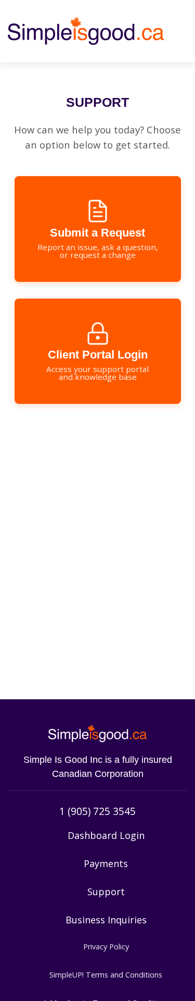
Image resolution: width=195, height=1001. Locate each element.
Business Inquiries (106, 919)
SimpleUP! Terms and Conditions (105, 975)
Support (106, 891)
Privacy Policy (106, 946)
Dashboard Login (106, 835)
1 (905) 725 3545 (97, 811)
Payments (106, 863)
